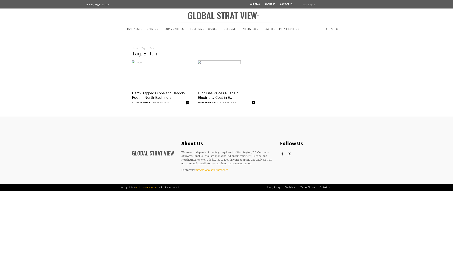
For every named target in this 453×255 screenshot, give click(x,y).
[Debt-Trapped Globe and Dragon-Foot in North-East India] (160, 74)
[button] (345, 29)
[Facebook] (282, 154)
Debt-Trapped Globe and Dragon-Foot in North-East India (158, 95)
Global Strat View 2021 (147, 187)
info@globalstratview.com (211, 170)
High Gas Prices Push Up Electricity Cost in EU (218, 95)
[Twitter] (289, 154)
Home (135, 48)
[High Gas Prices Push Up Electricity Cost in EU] (226, 74)
